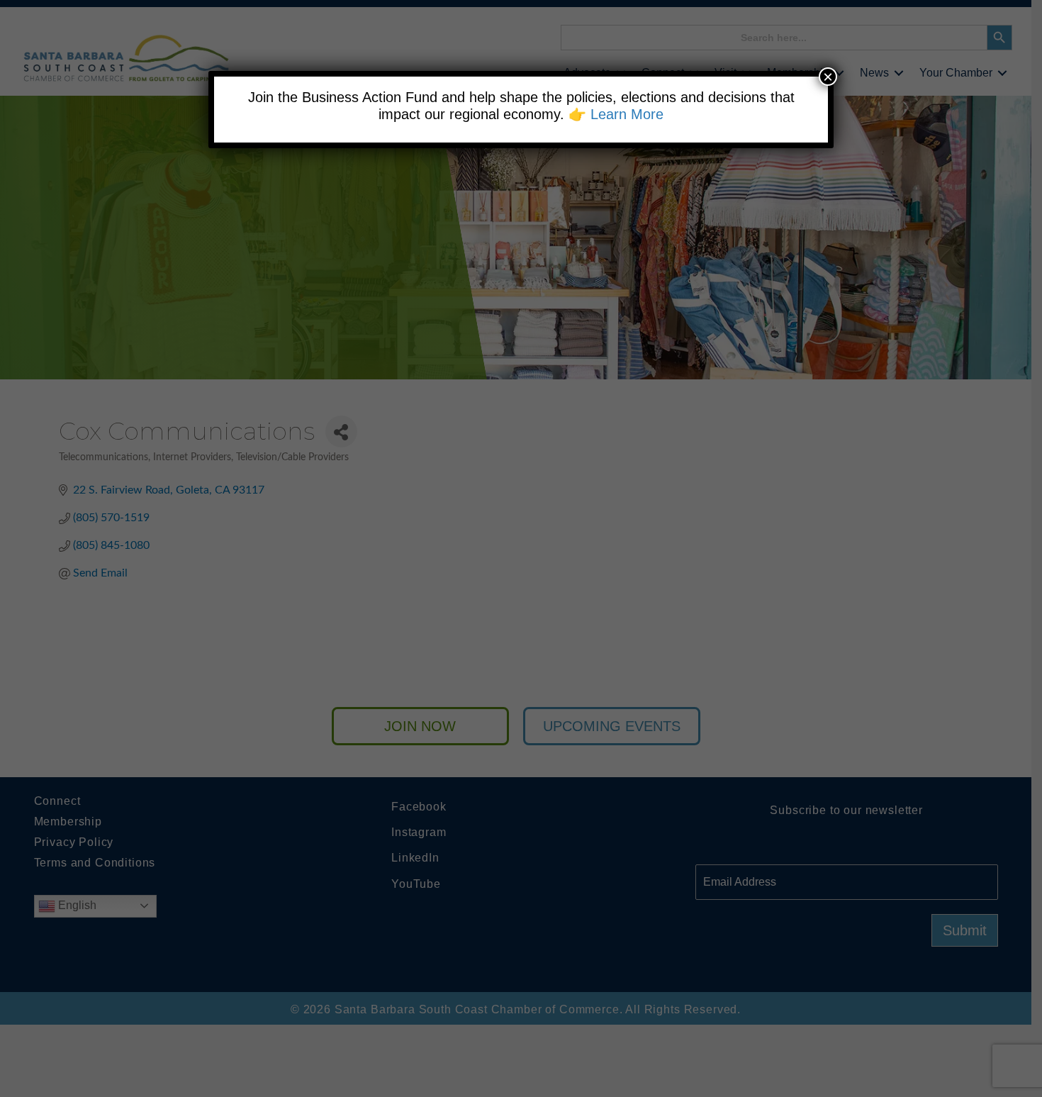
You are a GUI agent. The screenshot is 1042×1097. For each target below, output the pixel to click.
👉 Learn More (615, 114)
